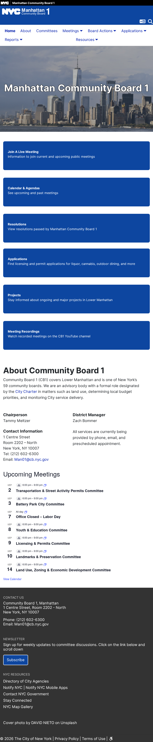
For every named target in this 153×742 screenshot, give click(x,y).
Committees (47, 31)
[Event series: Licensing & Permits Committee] (45, 537)
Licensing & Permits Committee (43, 543)
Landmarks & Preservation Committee (48, 556)
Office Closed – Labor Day (38, 516)
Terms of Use (93, 738)
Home (10, 31)
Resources (85, 39)
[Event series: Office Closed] (25, 511)
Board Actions (100, 31)
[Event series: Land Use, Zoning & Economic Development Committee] (45, 564)
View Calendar (12, 579)
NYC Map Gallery (18, 706)
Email (7, 624)
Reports (12, 39)
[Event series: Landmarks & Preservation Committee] (45, 551)
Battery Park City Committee (40, 504)
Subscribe (16, 660)
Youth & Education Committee (41, 530)
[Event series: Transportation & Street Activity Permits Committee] (45, 484)
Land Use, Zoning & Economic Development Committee (63, 570)
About (25, 31)
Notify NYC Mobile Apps (47, 687)
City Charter (26, 391)
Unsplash (69, 722)
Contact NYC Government (26, 694)
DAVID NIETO (42, 722)
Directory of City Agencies (26, 681)
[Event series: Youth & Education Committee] (45, 524)
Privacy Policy (67, 738)
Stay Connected (17, 700)
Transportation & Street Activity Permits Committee (59, 490)
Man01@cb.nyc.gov (31, 459)
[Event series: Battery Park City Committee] (45, 498)
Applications (132, 31)
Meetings (71, 31)
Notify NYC (13, 687)
